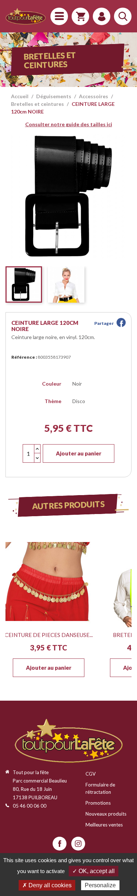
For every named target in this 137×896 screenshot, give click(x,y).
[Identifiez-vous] (101, 16)
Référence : (24, 357)
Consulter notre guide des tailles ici (68, 124)
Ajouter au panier (78, 453)
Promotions (98, 803)
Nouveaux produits (105, 814)
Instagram (78, 844)
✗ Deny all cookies (47, 885)
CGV (90, 774)
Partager (121, 322)
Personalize (100, 885)
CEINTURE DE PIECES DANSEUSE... (49, 635)
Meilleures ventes (104, 825)
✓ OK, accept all (93, 871)
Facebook (59, 844)
